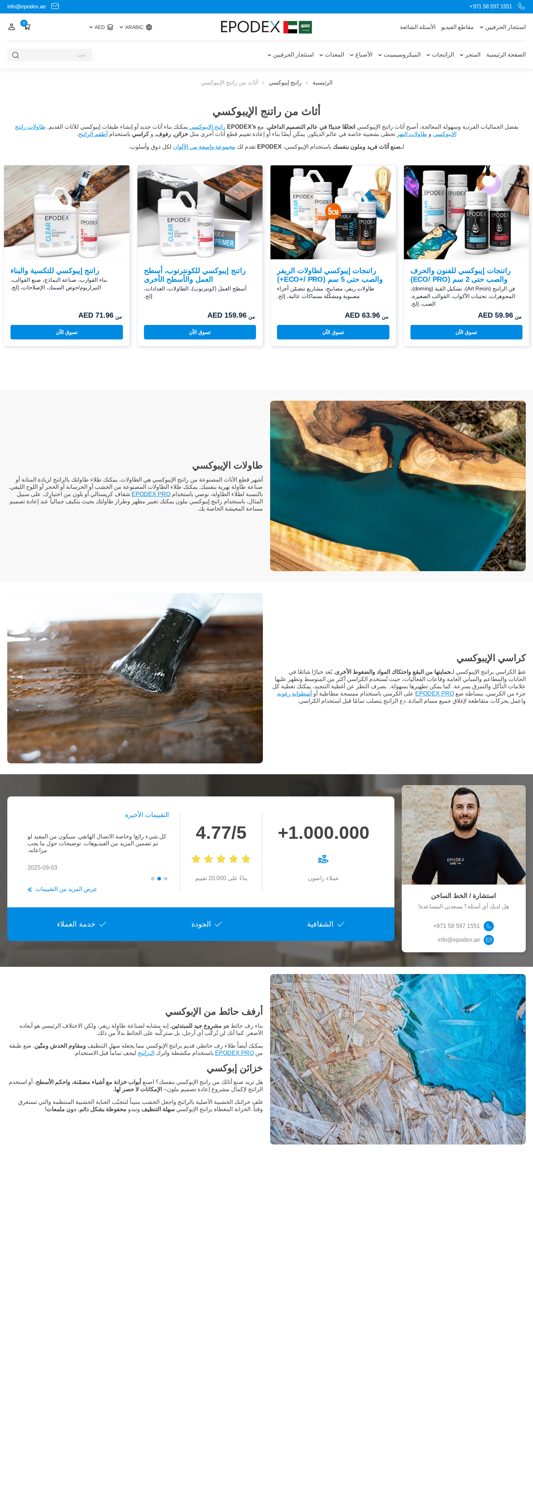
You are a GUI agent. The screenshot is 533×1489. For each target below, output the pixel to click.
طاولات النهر (412, 134)
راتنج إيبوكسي (285, 82)
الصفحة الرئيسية (506, 54)
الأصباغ (363, 54)
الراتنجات (443, 54)
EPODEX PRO (151, 494)
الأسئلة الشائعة (417, 27)
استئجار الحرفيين (505, 27)
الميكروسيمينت (402, 54)
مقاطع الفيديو (457, 27)
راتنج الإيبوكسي (207, 127)
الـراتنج (146, 1053)
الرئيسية (322, 82)
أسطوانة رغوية (294, 693)
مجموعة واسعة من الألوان (204, 147)
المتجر (472, 54)
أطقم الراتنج (93, 134)
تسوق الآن (466, 332)
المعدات (334, 54)
